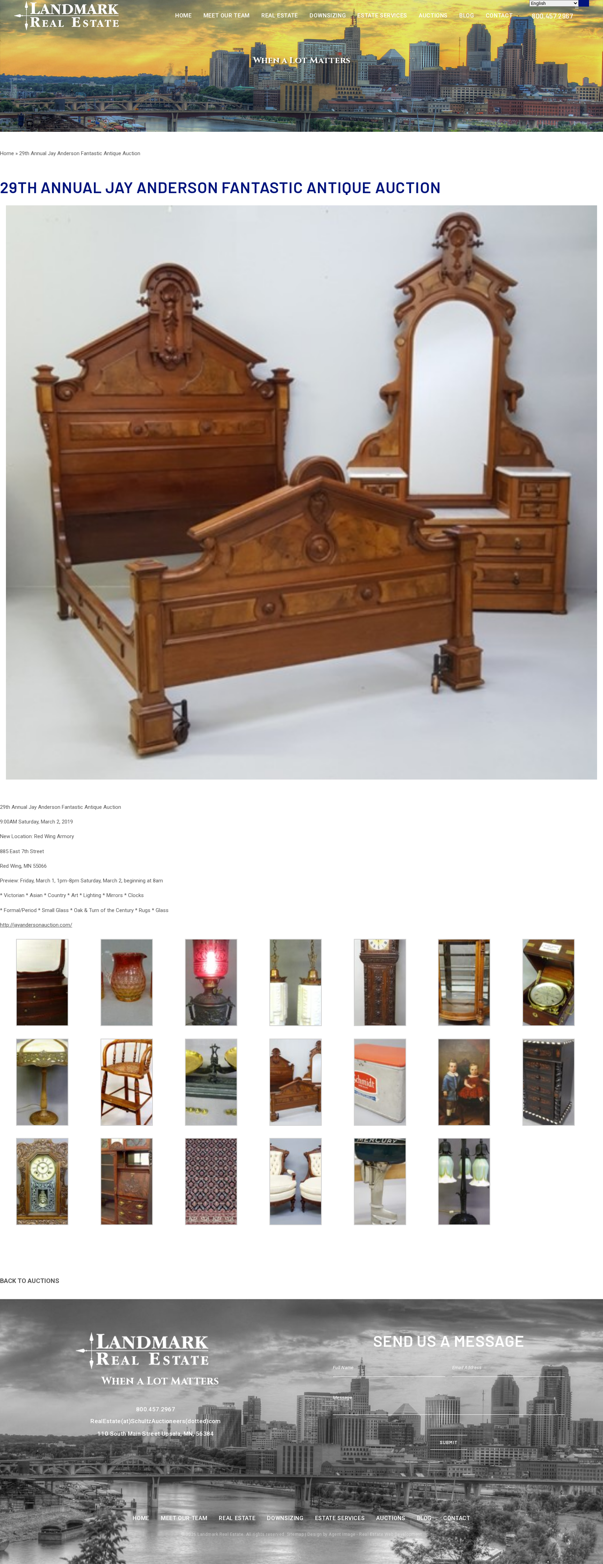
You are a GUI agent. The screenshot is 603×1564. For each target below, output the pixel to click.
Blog (466, 15)
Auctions (433, 15)
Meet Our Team (226, 15)
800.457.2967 (552, 16)
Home (183, 15)
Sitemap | (297, 1534)
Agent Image (342, 1534)
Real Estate (279, 15)
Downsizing (328, 15)
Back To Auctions (29, 1280)
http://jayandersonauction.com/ (36, 925)
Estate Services (382, 15)
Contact (499, 15)
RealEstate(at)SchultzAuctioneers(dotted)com (155, 1421)
